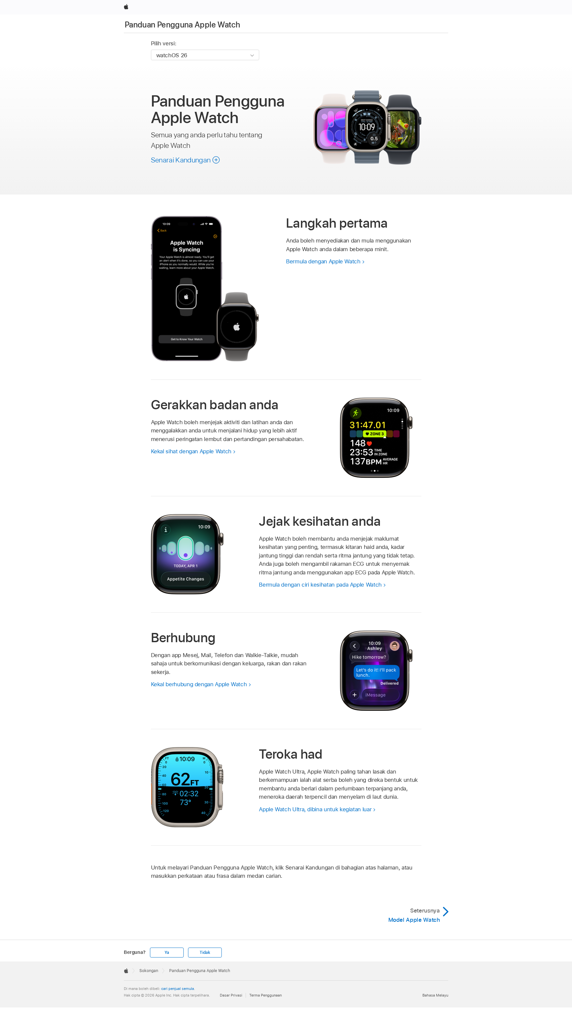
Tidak (205, 952)
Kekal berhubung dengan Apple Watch (199, 684)
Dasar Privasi (231, 995)
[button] (185, 160)
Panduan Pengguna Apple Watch (182, 24)
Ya (167, 952)
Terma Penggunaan (265, 995)
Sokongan (148, 970)
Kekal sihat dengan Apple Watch (191, 451)
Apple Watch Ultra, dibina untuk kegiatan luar (315, 809)
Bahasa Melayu (435, 995)
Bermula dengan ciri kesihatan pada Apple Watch (320, 584)
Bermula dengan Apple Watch (323, 261)
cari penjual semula (177, 988)
